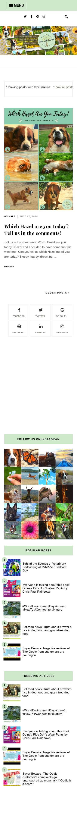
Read (8, 266)
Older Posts (57, 292)
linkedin (40, 332)
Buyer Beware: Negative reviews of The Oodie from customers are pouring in (46, 651)
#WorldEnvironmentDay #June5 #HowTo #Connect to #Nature (43, 607)
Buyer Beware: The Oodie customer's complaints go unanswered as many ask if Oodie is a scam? (46, 779)
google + (62, 316)
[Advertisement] (38, 375)
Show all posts (63, 87)
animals (9, 216)
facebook (19, 316)
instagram (61, 332)
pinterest (19, 332)
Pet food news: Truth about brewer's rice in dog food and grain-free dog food (46, 630)
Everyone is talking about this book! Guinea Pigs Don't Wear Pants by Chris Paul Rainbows (46, 588)
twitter (40, 316)
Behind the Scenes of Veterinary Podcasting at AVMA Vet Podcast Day (44, 567)
